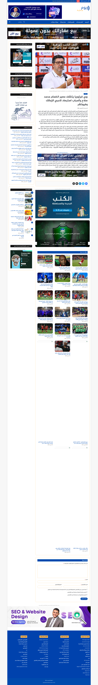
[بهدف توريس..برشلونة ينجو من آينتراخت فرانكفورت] (62, 277)
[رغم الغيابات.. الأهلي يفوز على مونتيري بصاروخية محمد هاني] (80, 260)
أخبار (62, 229)
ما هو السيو (46, 662)
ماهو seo (46, 656)
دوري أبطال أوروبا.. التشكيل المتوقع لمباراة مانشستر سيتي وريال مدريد (80, 442)
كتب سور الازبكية (45, 664)
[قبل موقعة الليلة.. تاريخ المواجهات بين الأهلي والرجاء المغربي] (45, 295)
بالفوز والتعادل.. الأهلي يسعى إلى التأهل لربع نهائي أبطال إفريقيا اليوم (80, 284)
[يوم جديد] (83, 8)
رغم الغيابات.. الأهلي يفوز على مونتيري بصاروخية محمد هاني (81, 268)
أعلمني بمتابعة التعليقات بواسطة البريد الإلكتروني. (77, 592)
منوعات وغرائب (54, 22)
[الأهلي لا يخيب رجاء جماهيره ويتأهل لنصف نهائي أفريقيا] (45, 328)
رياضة (81, 91)
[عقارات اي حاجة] (62, 157)
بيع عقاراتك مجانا (49, 26)
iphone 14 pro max (86, 673)
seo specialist (87, 648)
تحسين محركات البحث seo (64, 648)
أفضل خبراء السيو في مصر (21, 47)
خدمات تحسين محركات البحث (84, 644)
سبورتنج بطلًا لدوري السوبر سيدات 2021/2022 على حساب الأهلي (81, 335)
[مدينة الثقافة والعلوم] (28, 194)
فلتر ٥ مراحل (66, 640)
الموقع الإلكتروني (58, 584)
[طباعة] (73, 183)
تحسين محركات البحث (23, 644)
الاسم (86, 579)
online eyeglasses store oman (22, 666)
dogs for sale (87, 671)
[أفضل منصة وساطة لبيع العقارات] (49, 33)
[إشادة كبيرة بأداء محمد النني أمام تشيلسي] (62, 328)
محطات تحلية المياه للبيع (64, 658)
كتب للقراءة (87, 656)
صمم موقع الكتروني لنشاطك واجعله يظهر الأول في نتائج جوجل (35, 4)
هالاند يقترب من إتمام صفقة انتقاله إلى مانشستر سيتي (80, 549)
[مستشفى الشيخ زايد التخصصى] (28, 206)
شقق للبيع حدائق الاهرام (22, 640)
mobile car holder (44, 646)
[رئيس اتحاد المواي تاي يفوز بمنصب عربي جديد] (62, 312)
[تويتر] (83, 183)
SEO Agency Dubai (86, 640)
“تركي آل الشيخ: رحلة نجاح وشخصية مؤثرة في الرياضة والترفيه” (62, 234)
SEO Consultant (66, 650)
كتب (89, 658)
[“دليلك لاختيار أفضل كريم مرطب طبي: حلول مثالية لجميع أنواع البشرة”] (28, 230)
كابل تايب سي (66, 660)
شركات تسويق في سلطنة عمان (21, 660)
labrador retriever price (43, 640)
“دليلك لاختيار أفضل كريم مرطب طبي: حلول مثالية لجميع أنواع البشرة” (17, 230)
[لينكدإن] (80, 183)
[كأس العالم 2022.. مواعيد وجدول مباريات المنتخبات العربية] (45, 259)
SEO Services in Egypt (43, 648)
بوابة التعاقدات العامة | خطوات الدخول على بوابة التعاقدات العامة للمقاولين (17, 224)
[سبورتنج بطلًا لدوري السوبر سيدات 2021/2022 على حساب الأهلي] (80, 328)
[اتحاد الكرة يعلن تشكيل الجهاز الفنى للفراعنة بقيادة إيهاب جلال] (45, 391)
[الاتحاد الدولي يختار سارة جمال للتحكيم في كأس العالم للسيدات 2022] (45, 278)
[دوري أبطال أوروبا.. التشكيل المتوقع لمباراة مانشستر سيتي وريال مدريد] (80, 391)
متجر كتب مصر (24, 662)
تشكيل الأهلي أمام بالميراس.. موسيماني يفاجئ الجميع (64, 268)
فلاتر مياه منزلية (66, 642)
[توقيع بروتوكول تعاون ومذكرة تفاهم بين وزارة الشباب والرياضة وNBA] (45, 312)
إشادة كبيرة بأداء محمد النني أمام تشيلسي (63, 336)
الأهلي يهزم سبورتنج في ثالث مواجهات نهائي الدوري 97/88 (81, 319)
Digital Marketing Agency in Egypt (50, 682)
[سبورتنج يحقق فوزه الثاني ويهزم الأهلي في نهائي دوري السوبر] (80, 295)
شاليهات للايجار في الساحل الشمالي (41, 660)
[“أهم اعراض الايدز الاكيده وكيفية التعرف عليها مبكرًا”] (28, 218)
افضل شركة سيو (45, 644)
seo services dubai (86, 646)
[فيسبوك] (86, 183)
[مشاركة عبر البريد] (77, 183)
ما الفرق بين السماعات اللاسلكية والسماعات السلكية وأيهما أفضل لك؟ (63, 1)
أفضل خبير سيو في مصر (21, 249)
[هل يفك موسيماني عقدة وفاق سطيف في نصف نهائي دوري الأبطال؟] (62, 346)
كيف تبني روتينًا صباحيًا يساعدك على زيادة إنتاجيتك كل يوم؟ (21, 170)
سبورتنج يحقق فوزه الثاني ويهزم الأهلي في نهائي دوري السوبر (81, 302)
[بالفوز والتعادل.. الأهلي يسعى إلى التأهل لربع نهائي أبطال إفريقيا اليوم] (80, 278)
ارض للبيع (25, 646)
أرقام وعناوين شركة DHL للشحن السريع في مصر (17, 211)
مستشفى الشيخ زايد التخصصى (17, 205)
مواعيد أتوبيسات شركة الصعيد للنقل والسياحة (17, 199)
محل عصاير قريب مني (85, 664)
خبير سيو (88, 654)
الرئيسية (87, 22)
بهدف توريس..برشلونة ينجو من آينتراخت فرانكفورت (63, 284)
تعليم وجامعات (71, 22)
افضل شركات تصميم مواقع (43, 650)
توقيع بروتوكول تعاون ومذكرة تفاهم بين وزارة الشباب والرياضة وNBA (45, 319)
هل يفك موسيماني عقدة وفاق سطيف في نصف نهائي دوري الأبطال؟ (62, 353)
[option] (62, 233)
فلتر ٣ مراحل (66, 644)
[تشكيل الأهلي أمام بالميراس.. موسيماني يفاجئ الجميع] (62, 260)
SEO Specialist (87, 660)
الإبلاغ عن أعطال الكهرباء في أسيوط (18, 236)
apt (26, 650)
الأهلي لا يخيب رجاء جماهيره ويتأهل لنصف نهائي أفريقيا (46, 335)
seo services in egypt (86, 642)
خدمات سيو (46, 642)
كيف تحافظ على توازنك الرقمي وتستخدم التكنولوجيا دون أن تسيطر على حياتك (21, 135)
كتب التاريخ (87, 652)
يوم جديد (46, 666)
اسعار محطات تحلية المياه (64, 662)
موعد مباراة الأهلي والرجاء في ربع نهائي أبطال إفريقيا (63, 301)
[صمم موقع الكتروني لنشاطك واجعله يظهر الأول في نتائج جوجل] (49, 617)
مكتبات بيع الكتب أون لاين (85, 650)
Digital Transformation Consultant (83, 666)
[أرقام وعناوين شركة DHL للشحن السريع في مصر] (28, 212)
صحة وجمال (63, 22)
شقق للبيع (25, 648)
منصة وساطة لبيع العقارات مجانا (62, 152)
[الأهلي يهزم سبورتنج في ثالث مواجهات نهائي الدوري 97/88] (80, 312)
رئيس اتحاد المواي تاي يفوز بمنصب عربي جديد (63, 319)
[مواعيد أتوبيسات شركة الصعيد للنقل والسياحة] (28, 200)
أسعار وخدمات (79, 22)
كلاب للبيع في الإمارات (43, 652)
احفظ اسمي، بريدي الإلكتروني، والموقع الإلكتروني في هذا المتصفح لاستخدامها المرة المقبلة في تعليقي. (67, 589)
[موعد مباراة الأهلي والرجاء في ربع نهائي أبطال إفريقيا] (62, 295)
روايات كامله (24, 658)
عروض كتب (87, 662)
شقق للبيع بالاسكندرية (22, 642)
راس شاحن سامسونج (86, 669)
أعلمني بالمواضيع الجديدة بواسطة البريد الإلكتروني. (77, 595)
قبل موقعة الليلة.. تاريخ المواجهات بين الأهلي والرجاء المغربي (46, 302)
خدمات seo (46, 654)
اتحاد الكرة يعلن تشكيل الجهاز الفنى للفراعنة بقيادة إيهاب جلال (45, 442)
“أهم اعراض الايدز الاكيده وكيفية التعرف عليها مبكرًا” (17, 217)
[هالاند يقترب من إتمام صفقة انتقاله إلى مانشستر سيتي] (80, 497)
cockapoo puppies (24, 656)
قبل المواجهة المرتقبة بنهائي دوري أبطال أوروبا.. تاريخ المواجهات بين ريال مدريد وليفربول (63, 550)
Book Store (87, 675)
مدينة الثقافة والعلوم (19, 193)
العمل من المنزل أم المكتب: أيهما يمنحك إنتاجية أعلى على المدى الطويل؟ (22, 159)
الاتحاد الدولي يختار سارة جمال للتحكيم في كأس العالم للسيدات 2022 (46, 285)
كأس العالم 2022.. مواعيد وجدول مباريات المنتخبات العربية (46, 265)
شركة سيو (25, 654)
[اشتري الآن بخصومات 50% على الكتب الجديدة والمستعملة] (62, 204)
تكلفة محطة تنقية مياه (64, 652)
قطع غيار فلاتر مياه (65, 646)
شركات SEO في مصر (44, 658)
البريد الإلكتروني (84, 584)
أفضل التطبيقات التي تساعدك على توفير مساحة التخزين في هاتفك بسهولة (21, 131)
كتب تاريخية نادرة (65, 654)
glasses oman (24, 664)
